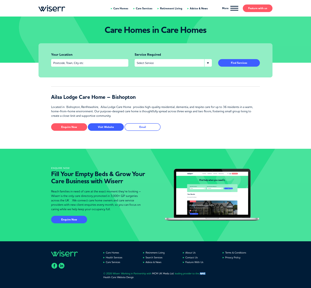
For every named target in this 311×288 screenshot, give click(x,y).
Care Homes (120, 8)
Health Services (114, 257)
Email (142, 127)
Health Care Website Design (118, 277)
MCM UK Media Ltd (162, 273)
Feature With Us (194, 262)
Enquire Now (69, 219)
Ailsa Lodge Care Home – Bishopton (93, 97)
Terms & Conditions (235, 252)
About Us (190, 252)
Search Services (154, 257)
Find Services (239, 63)
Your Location (62, 54)
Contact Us (191, 257)
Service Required (148, 54)
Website (106, 127)
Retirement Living (171, 8)
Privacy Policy (232, 257)
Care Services (144, 8)
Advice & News (199, 8)
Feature (257, 8)
